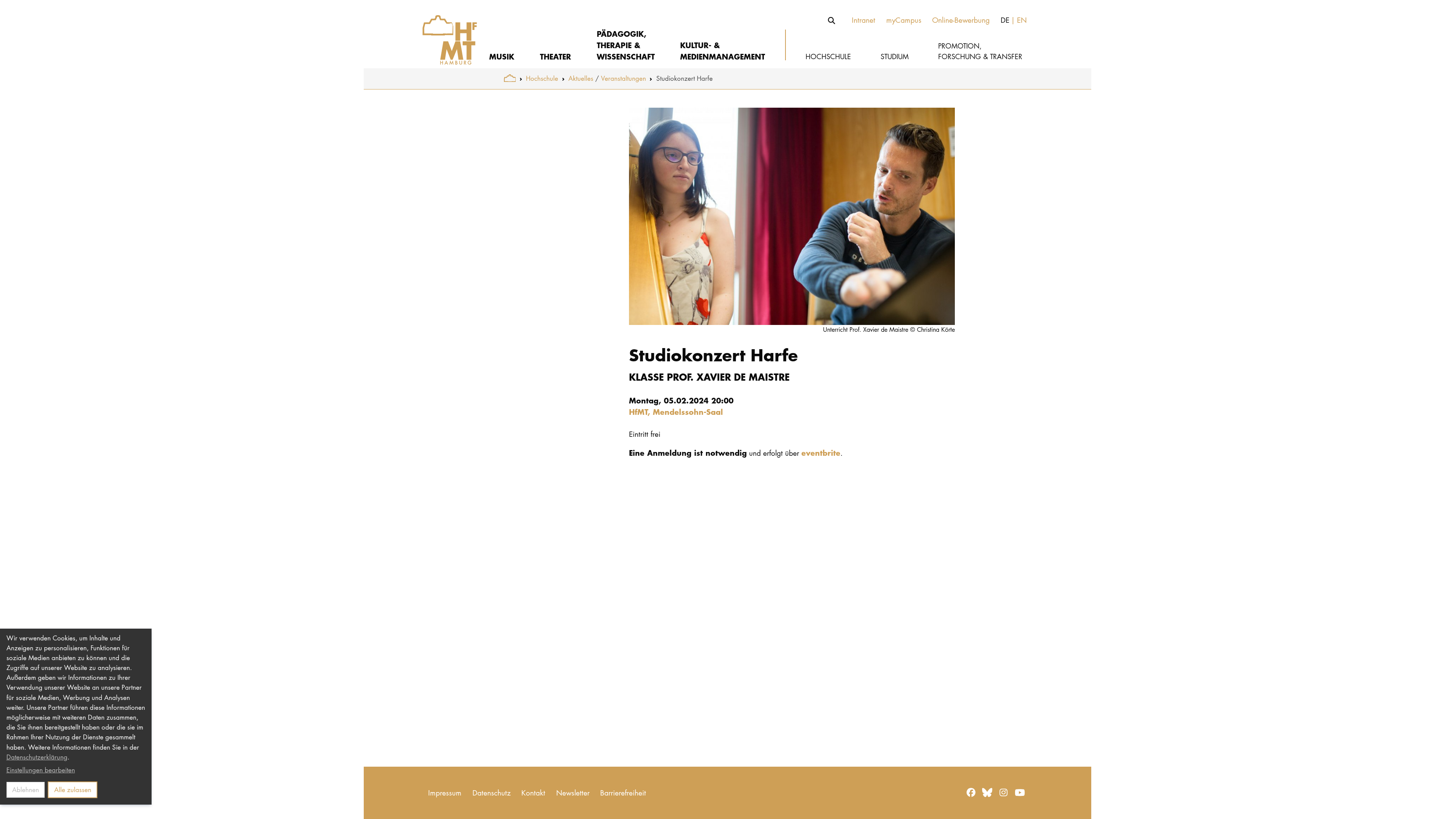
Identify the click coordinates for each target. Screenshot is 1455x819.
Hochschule (542, 78)
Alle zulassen (72, 789)
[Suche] (831, 20)
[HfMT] (444, 34)
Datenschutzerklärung (36, 757)
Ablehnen (25, 789)
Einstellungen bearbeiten (40, 770)
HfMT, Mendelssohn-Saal (676, 411)
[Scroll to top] (1440, 804)
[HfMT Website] (510, 78)
